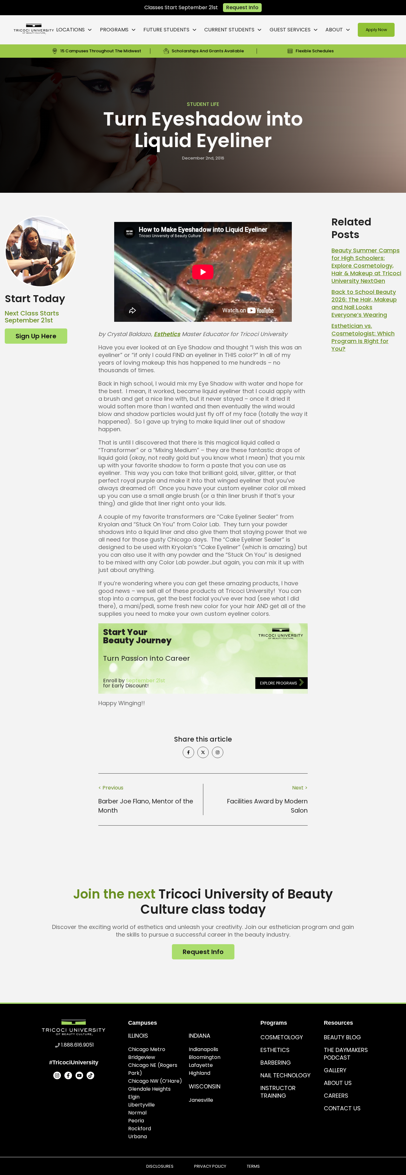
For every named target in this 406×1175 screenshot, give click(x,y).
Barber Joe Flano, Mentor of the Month (145, 806)
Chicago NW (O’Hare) (155, 1081)
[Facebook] (68, 1075)
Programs (114, 30)
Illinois (138, 1036)
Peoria (136, 1120)
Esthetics (167, 334)
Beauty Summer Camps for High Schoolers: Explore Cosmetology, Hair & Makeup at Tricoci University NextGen (366, 265)
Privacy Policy (210, 1166)
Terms (253, 1166)
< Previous (110, 787)
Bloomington (204, 1057)
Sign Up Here (36, 336)
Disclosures (160, 1166)
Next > (300, 787)
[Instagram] (57, 1075)
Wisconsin (204, 1086)
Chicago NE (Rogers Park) (152, 1069)
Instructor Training (278, 1092)
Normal (137, 1112)
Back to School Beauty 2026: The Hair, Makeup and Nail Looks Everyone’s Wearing (364, 303)
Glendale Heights (149, 1089)
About (334, 30)
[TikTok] (90, 1075)
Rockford (139, 1128)
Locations (70, 30)
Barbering (275, 1063)
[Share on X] (203, 752)
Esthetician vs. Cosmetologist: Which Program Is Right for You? (363, 337)
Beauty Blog (342, 1037)
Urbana (137, 1136)
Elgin (134, 1096)
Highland (199, 1073)
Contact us (342, 1108)
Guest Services (290, 30)
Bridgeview (141, 1057)
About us (338, 1083)
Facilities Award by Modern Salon (267, 806)
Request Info (242, 7)
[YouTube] (79, 1075)
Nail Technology (285, 1075)
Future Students (166, 30)
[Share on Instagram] (217, 752)
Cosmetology (281, 1037)
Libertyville (141, 1104)
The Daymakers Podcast (346, 1053)
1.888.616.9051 (77, 1044)
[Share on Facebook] (188, 752)
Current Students (229, 30)
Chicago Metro (146, 1049)
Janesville (201, 1100)
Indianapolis (203, 1049)
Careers (336, 1096)
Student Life (203, 104)
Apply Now (376, 29)
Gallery (335, 1070)
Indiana (199, 1036)
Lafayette (201, 1065)
